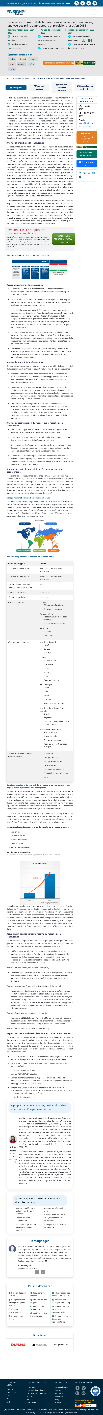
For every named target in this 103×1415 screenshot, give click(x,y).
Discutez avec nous (87, 164)
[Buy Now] (85, 63)
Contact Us (11, 1392)
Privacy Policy (32, 1387)
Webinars (59, 1396)
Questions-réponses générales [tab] (63, 87)
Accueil (9, 78)
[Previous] (34, 1272)
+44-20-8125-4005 (63, 3)
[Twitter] (82, 3)
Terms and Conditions (36, 1390)
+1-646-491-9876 (48, 3)
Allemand (22, 59)
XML (8, 1402)
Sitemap (58, 1402)
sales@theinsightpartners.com (23, 3)
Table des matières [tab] (39, 87)
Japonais (21, 64)
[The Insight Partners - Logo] (16, 11)
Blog (57, 1399)
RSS (8, 1399)
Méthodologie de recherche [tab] (85, 87)
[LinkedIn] (88, 3)
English (12, 59)
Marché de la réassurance (75, 78)
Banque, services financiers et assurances (48, 78)
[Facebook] (76, 3)
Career (9, 1396)
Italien (12, 64)
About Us (10, 1389)
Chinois (12, 69)
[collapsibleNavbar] (93, 11)
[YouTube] (94, 3)
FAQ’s (29, 1399)
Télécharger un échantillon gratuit (57, 63)
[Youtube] (84, 1395)
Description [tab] (17, 87)
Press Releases (61, 1387)
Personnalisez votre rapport (86, 154)
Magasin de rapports (22, 78)
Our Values (31, 1402)
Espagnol (33, 59)
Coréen (31, 64)
